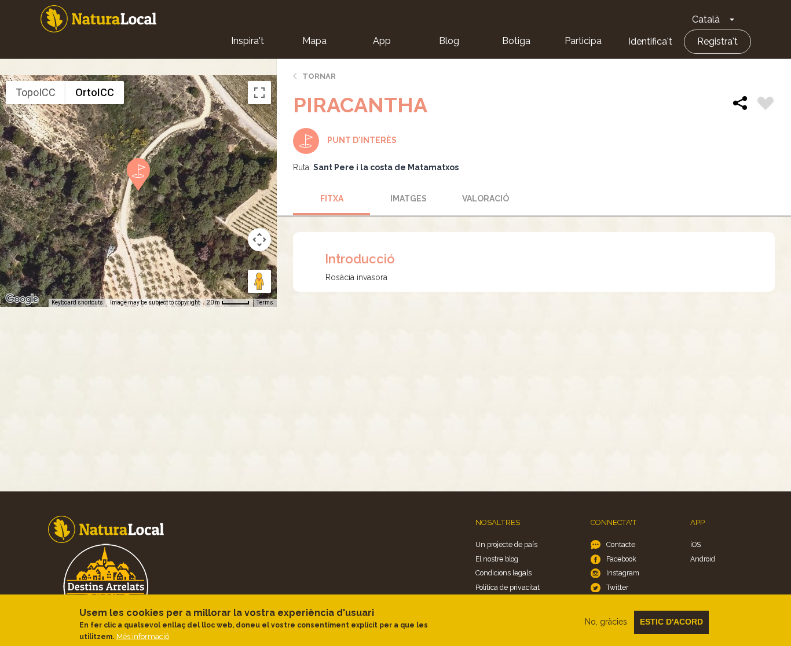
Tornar (319, 76)
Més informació (142, 636)
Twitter (617, 587)
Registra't (717, 41)
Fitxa (331, 198)
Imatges (408, 198)
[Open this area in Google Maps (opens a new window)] (22, 299)
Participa (583, 40)
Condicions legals (503, 572)
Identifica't (650, 41)
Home (98, 18)
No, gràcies (606, 621)
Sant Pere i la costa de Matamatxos (386, 167)
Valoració (485, 198)
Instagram (622, 572)
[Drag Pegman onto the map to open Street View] (259, 281)
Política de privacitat (507, 587)
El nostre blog (496, 559)
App (382, 40)
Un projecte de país (506, 544)
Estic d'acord (671, 621)
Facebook (621, 559)
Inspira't (247, 40)
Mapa (314, 40)
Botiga (516, 40)
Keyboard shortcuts (77, 302)
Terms (265, 302)
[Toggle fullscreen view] (259, 92)
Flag (765, 105)
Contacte (620, 544)
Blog (449, 40)
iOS (695, 544)
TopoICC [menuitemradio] (36, 92)
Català (706, 19)
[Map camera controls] (259, 239)
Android (702, 559)
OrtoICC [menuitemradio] (94, 92)
